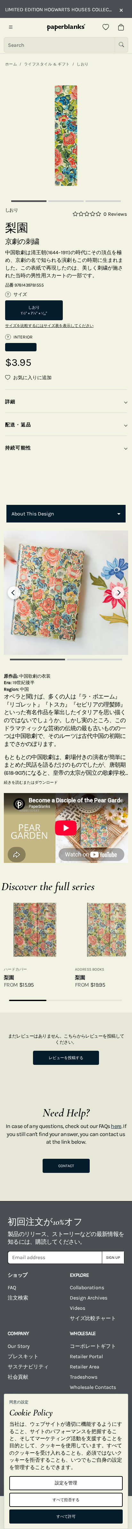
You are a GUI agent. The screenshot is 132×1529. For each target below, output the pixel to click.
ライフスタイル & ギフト (47, 64)
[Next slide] (117, 592)
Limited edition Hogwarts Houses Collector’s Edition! (59, 9)
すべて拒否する (66, 1500)
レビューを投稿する (66, 1058)
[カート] (121, 28)
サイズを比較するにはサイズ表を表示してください (49, 325)
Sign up (113, 1257)
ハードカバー (15, 969)
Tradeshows (83, 1377)
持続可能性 (18, 448)
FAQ (12, 1287)
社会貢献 (18, 1377)
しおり (82, 64)
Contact (66, 1166)
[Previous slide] (14, 592)
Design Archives (88, 1298)
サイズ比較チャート (93, 1318)
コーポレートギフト (93, 1346)
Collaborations (87, 1287)
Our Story (18, 1346)
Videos (77, 1308)
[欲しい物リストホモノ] (106, 28)
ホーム (11, 64)
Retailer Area (84, 1367)
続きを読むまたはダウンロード (31, 782)
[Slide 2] (66, 201)
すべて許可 (66, 1516)
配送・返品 (18, 425)
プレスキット (23, 1356)
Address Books (89, 969)
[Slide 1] (28, 201)
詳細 (10, 402)
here (116, 1126)
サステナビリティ (28, 1367)
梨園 (9, 977)
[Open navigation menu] (11, 28)
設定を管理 (66, 1483)
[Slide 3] (103, 201)
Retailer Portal (86, 1356)
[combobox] (66, 514)
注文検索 (18, 1298)
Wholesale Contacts (93, 1387)
